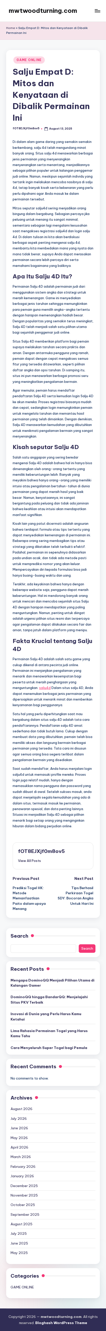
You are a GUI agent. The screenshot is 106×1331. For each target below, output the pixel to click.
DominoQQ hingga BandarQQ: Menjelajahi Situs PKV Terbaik (49, 999)
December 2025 (24, 1185)
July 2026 (19, 1118)
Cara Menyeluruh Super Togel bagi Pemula (49, 1047)
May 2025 (19, 1252)
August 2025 (21, 1224)
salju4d (45, 688)
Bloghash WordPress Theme (61, 1322)
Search (19, 936)
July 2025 (19, 1233)
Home (10, 28)
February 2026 (23, 1166)
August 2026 (21, 1108)
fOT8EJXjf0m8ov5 (41, 851)
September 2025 (25, 1214)
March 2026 (21, 1156)
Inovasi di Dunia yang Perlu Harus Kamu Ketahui (46, 1016)
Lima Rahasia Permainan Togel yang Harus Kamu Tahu (49, 1033)
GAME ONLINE (29, 60)
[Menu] (97, 10)
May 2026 (19, 1137)
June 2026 (19, 1128)
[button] (29, 861)
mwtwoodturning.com (43, 10)
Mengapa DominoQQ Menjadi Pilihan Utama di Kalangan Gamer (52, 983)
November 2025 (24, 1195)
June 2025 (19, 1243)
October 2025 (23, 1204)
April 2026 (19, 1147)
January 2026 (22, 1176)
